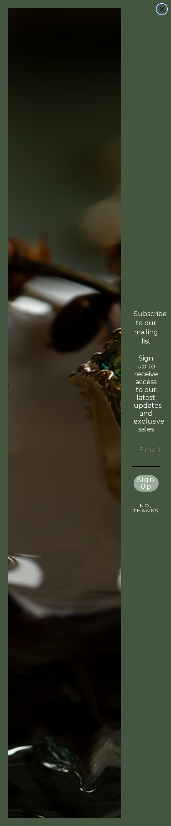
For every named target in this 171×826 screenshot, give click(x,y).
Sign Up (146, 483)
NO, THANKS (146, 508)
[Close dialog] (162, 9)
